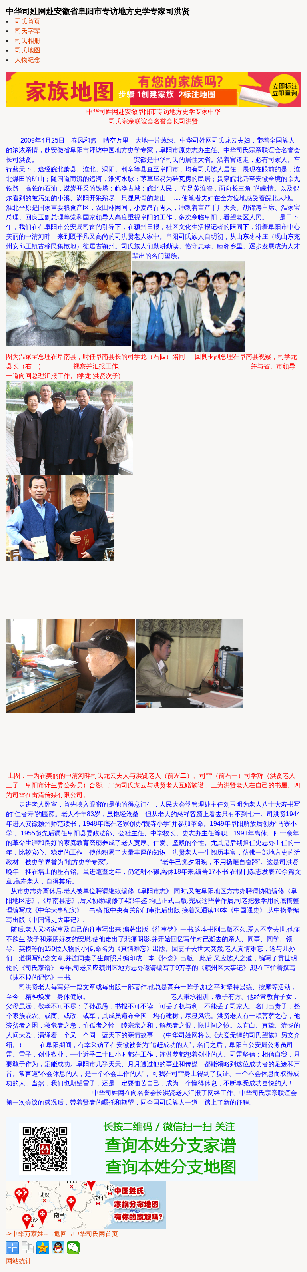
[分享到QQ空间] (42, 1247)
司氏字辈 (27, 31)
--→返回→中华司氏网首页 (81, 1233)
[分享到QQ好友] (58, 1247)
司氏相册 (27, 40)
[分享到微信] (73, 1247)
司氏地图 (27, 50)
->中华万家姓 (25, 1233)
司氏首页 (27, 21)
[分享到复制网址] (27, 1247)
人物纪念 (27, 59)
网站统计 (19, 1261)
